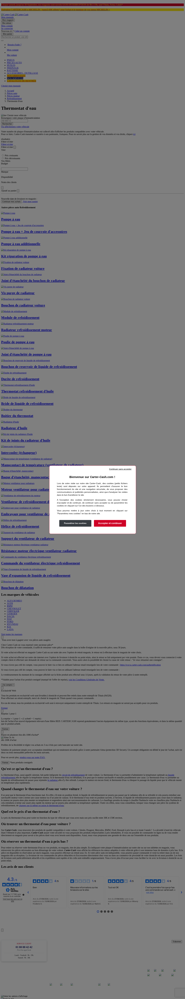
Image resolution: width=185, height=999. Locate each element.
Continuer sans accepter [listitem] (120, 469)
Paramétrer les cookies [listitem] (75, 523)
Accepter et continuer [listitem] (110, 523)
